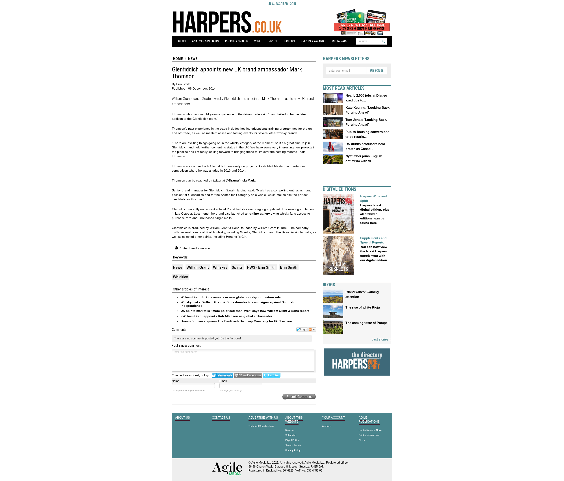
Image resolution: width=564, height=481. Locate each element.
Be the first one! (231, 338)
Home (178, 58)
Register (289, 430)
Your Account (333, 417)
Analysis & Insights (205, 41)
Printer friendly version (194, 248)
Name (175, 381)
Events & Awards (313, 41)
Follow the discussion (312, 329)
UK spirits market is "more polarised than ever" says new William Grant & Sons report (245, 311)
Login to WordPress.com (248, 375)
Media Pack (339, 41)
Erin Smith (288, 267)
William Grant (198, 267)
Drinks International (369, 435)
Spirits (272, 41)
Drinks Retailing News (370, 430)
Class (362, 440)
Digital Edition (292, 440)
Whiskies (180, 277)
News (182, 41)
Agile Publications (369, 419)
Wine (257, 41)
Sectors (289, 41)
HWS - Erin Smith (261, 267)
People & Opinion (236, 41)
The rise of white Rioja (362, 307)
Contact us (221, 417)
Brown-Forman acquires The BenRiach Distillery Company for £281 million (236, 321)
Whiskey (220, 267)
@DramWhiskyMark (240, 180)
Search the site (293, 445)
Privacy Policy (293, 450)
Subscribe (376, 70)
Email (223, 381)
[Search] (383, 41)
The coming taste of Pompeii (367, 323)
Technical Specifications (261, 426)
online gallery (259, 213)
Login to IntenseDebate (222, 375)
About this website (294, 419)
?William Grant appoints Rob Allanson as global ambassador (226, 316)
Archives (327, 426)
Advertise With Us (263, 417)
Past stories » (381, 339)
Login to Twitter (271, 375)
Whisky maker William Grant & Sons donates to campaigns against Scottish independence (237, 303)
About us (182, 417)
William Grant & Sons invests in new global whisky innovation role (231, 297)
